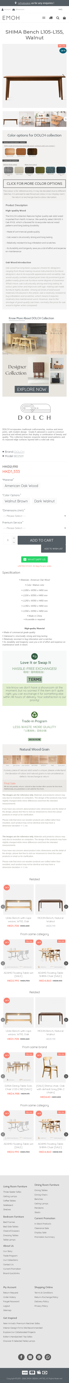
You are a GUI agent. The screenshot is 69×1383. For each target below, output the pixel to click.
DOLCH (19, 452)
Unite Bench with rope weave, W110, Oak (18, 919)
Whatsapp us (36, 559)
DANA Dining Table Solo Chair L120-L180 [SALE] (18, 1087)
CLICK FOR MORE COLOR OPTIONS (34, 183)
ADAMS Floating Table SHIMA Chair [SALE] (50, 974)
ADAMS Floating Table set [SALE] (18, 974)
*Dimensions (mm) (13, 510)
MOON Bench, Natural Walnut (50, 919)
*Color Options (11, 495)
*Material (7, 479)
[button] (5, 76)
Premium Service (12, 522)
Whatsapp (24, 3)
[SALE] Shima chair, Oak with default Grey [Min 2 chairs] (50, 1089)
